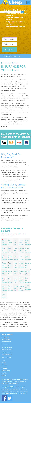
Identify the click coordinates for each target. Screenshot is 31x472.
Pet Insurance (5, 344)
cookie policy (15, 383)
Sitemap (4, 375)
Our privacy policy (12, 389)
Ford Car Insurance (7, 349)
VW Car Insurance (7, 347)
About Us (4, 373)
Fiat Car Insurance (7, 354)
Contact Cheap (6, 370)
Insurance (4, 365)
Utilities (4, 362)
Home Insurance (6, 339)
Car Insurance (12, 56)
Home (5, 56)
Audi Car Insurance (7, 352)
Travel (3, 360)
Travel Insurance (6, 341)
